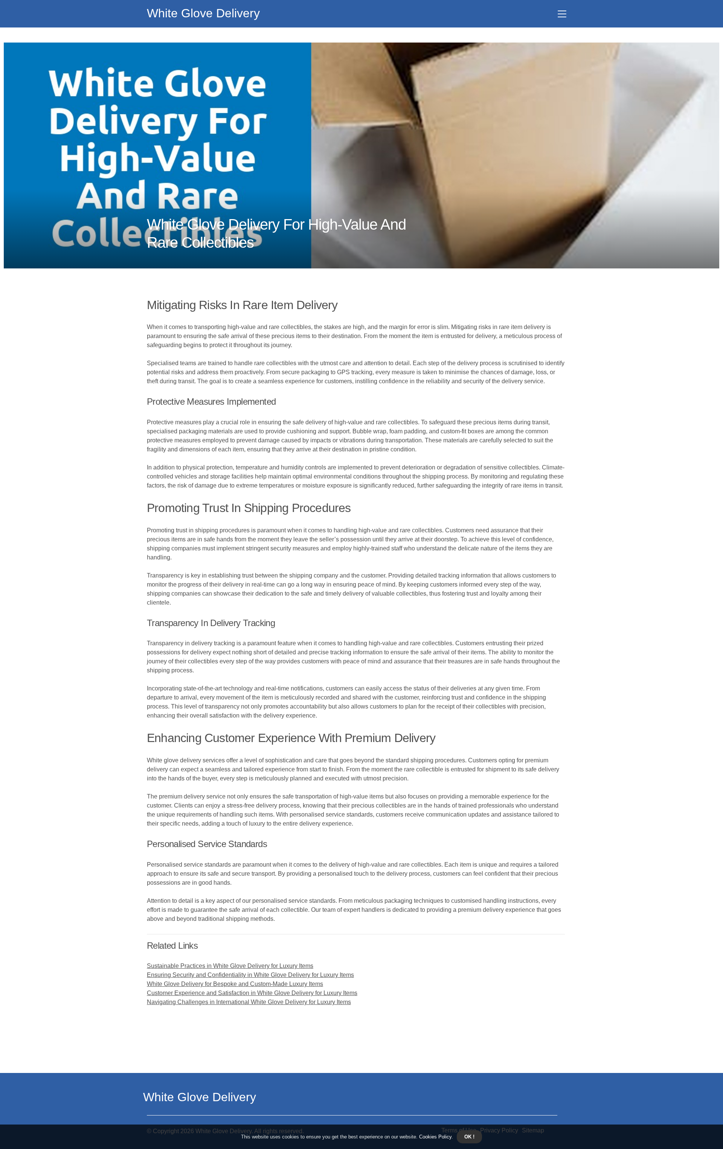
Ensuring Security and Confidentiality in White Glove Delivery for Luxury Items (250, 975)
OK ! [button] (469, 1137)
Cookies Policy (434, 1137)
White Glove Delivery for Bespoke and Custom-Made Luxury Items (235, 984)
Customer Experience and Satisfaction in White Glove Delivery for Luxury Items (252, 993)
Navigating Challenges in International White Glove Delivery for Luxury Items (249, 1002)
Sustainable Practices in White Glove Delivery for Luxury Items (230, 966)
